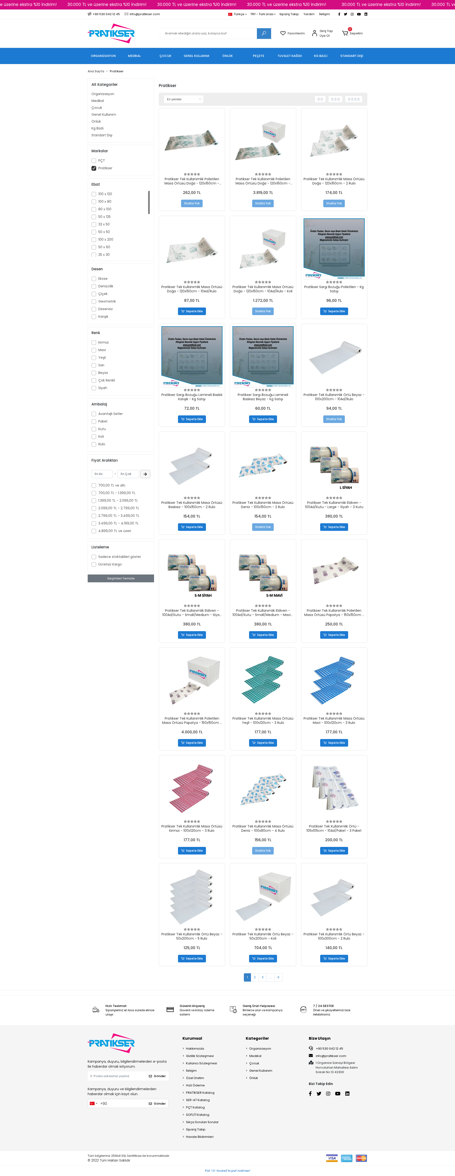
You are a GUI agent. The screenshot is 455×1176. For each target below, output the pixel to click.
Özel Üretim (195, 1078)
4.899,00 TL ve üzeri (114, 530)
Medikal (97, 100)
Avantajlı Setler (110, 413)
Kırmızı (103, 342)
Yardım (309, 14)
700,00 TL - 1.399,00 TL (116, 493)
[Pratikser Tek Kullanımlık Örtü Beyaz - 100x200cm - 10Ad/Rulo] (334, 356)
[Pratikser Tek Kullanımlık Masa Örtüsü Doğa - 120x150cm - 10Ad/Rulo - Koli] (263, 249)
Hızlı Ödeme (195, 1085)
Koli (101, 436)
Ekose (103, 278)
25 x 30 (104, 254)
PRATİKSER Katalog (200, 1092)
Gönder (160, 1076)
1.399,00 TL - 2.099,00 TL (118, 500)
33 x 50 (104, 224)
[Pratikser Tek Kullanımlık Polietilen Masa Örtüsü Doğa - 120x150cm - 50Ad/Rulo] (192, 141)
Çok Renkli (106, 380)
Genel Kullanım (103, 114)
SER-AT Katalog (198, 1100)
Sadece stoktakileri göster (119, 556)
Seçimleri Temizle (121, 578)
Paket (103, 421)
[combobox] (93, 1103)
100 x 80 (104, 201)
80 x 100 (104, 209)
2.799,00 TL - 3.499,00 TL (118, 515)
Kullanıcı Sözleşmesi (201, 1063)
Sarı (101, 365)
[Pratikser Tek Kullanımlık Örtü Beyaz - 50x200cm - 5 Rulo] (192, 896)
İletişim (324, 14)
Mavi (102, 350)
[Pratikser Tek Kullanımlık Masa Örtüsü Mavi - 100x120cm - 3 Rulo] (334, 680)
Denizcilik (105, 286)
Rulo (101, 444)
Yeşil (102, 357)
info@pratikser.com (331, 1056)
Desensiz (105, 309)
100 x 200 (105, 239)
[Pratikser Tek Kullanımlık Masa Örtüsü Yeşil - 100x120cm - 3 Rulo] (263, 680)
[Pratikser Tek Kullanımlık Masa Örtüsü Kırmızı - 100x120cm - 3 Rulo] (192, 788)
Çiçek (103, 293)
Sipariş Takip (289, 14)
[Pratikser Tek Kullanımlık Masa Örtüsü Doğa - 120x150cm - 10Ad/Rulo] (192, 249)
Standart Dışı (101, 135)
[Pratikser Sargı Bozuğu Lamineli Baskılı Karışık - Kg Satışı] (192, 356)
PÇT (101, 160)
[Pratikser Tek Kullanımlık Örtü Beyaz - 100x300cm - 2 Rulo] (334, 896)
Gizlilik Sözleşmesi (200, 1056)
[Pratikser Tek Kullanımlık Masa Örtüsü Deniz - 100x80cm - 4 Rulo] (263, 788)
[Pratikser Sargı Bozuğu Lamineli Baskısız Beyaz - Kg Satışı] (263, 356)
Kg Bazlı (97, 128)
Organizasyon (102, 94)
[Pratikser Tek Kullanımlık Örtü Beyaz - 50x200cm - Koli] (263, 896)
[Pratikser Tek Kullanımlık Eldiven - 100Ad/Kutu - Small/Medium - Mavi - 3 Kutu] (263, 572)
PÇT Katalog (195, 1107)
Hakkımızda (195, 1048)
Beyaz (103, 372)
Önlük (96, 121)
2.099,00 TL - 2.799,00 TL (118, 508)
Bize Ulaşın (320, 1038)
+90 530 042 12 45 (329, 1048)
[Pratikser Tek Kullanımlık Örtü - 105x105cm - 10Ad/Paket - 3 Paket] (334, 788)
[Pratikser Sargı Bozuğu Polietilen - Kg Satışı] (334, 249)
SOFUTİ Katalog (197, 1114)
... (270, 977)
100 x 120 (105, 194)
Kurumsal (192, 1038)
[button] (352, 33)
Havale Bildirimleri (200, 1137)
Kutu (102, 429)
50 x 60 (104, 247)
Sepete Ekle (194, 311)
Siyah (102, 388)
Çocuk (96, 107)
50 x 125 (104, 216)
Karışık (103, 316)
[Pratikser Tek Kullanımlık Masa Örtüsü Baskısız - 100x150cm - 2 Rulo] (192, 464)
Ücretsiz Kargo (110, 564)
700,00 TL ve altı (111, 485)
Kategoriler (257, 1038)
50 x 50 (104, 232)
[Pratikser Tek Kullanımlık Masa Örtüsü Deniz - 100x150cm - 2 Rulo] (263, 464)
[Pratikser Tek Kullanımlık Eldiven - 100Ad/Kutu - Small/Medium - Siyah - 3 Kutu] (192, 572)
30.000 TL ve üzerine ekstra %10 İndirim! (106, 4)
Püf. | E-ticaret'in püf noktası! (227, 1170)
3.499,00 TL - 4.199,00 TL (118, 523)
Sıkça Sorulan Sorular (202, 1122)
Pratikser (105, 168)
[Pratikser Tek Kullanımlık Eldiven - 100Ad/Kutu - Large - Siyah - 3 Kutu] (334, 464)
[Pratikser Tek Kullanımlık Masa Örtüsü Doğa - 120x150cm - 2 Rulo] (334, 141)
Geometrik (107, 301)
